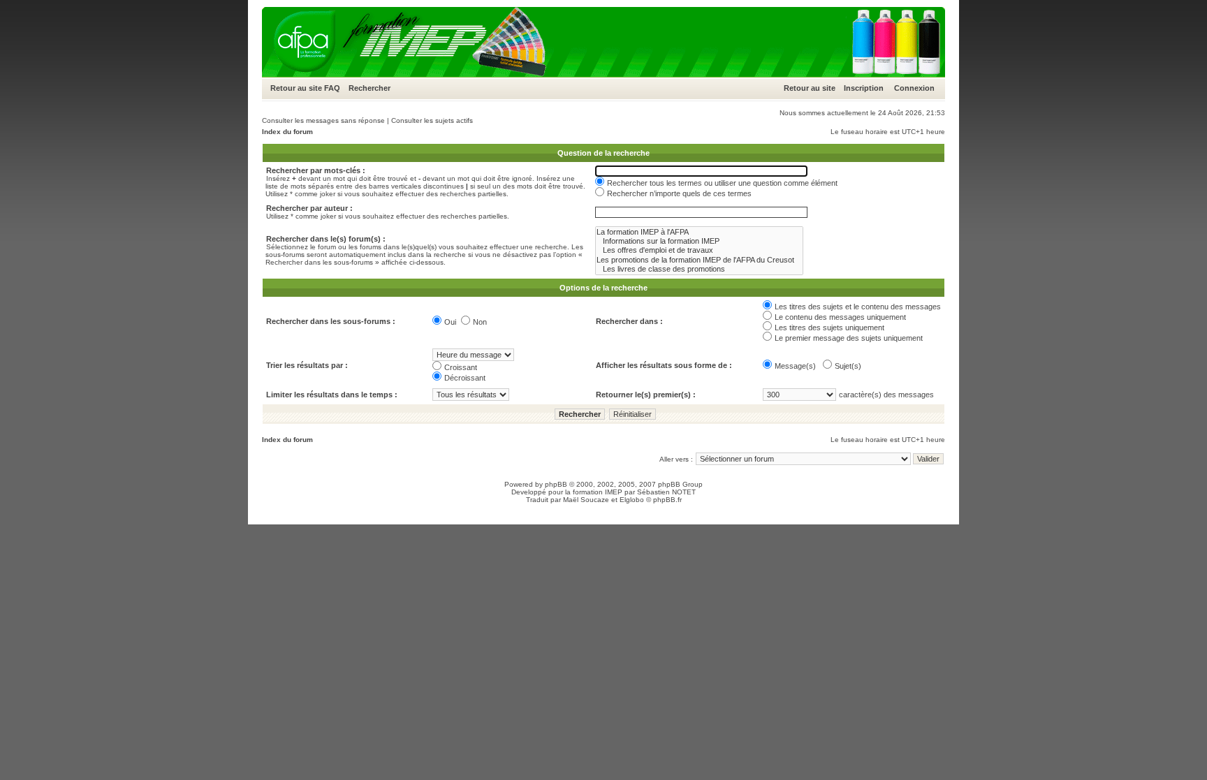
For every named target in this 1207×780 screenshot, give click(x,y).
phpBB (556, 484)
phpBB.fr (667, 499)
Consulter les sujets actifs (432, 120)
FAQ (332, 88)
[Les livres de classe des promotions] (699, 269)
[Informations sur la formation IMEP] (699, 241)
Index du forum (287, 131)
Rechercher (369, 88)
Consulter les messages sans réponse (323, 120)
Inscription (864, 88)
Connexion (914, 88)
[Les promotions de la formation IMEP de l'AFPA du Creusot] (699, 260)
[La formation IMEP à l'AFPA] (699, 232)
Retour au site (296, 88)
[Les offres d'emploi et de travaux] (699, 250)
